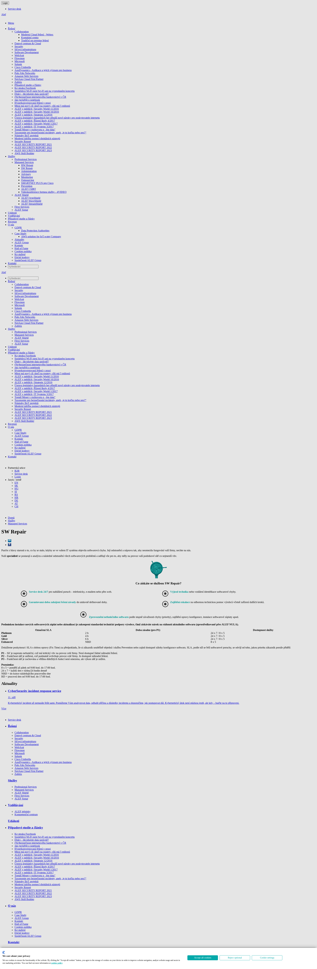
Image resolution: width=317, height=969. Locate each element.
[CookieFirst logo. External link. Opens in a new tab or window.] (3, 952)
